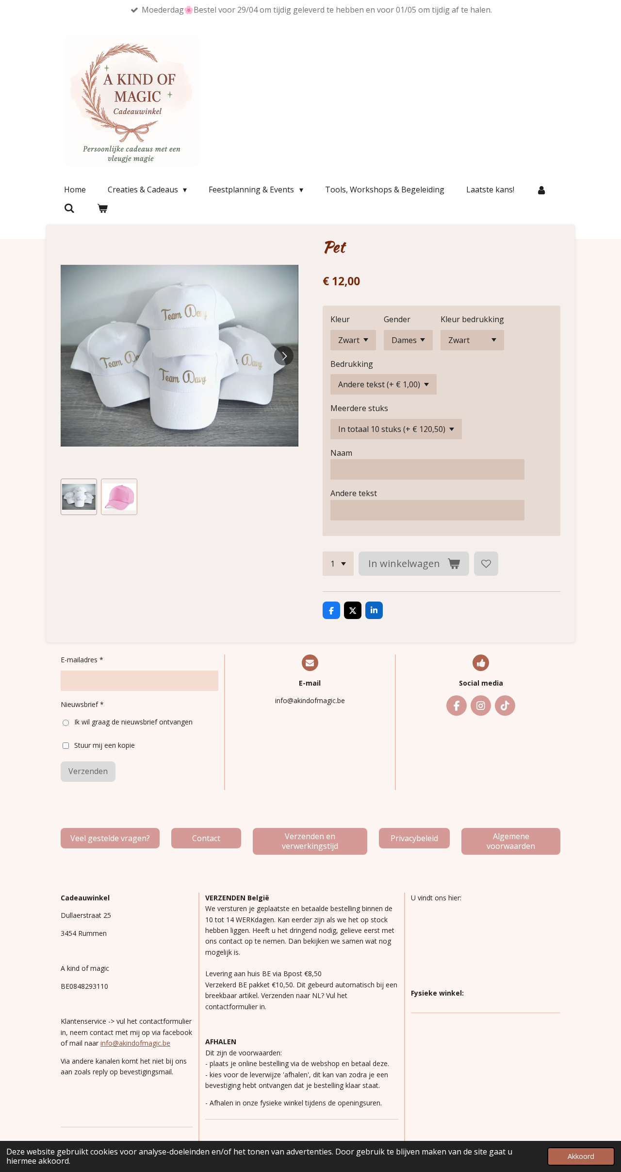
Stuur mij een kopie (104, 744)
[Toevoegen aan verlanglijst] (486, 564)
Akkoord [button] (581, 1156)
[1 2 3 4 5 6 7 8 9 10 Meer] (338, 564)
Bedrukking (351, 364)
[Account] (541, 189)
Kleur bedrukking (472, 319)
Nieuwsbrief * (82, 704)
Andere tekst (353, 493)
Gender (397, 319)
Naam (341, 453)
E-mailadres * (82, 659)
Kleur (340, 319)
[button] (79, 497)
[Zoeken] (69, 208)
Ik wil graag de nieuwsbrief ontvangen (133, 721)
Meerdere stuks (359, 408)
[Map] (485, 945)
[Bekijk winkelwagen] (102, 208)
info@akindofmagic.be (135, 1043)
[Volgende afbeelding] (284, 355)
